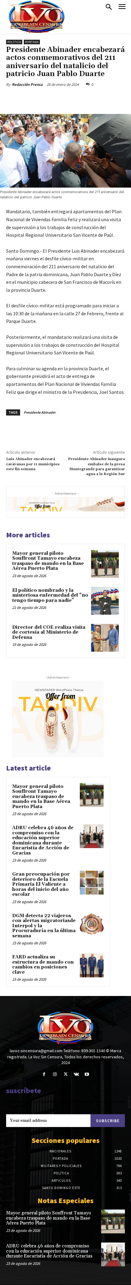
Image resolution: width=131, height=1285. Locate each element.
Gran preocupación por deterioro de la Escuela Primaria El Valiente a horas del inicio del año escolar (41, 884)
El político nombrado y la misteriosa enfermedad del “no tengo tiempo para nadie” (50, 595)
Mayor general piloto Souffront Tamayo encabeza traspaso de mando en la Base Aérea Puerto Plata (48, 561)
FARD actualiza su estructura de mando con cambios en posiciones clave (43, 964)
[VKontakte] (76, 1074)
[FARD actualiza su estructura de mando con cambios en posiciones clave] (92, 965)
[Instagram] (54, 1074)
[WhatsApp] (73, 99)
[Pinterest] (59, 99)
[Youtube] (87, 1074)
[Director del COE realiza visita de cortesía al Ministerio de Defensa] (105, 638)
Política (14, 42)
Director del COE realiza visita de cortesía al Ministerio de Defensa (48, 632)
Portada (32, 42)
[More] (87, 99)
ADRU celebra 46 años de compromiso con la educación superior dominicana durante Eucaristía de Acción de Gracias (42, 840)
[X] (45, 99)
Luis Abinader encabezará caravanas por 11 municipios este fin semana (33, 464)
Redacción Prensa (27, 84)
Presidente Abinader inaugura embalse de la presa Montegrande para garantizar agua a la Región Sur (96, 466)
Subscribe (107, 1120)
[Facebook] (31, 99)
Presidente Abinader (39, 412)
